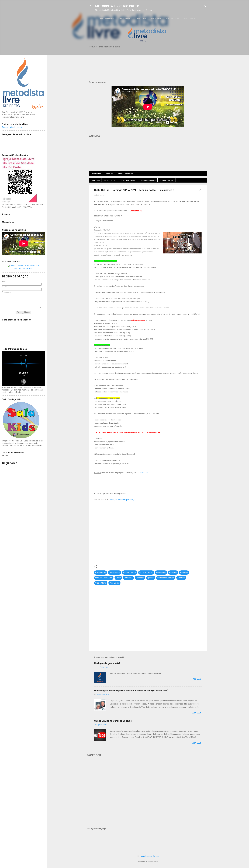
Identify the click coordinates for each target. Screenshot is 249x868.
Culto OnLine (114, 572)
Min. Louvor (190, 18)
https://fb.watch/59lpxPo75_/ (122, 500)
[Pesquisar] (205, 7)
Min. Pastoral (107, 18)
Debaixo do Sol (129, 572)
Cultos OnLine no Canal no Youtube (113, 720)
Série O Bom (109, 180)
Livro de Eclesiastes (103, 578)
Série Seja (95, 180)
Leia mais (197, 679)
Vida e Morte (100, 583)
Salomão (181, 578)
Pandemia (128, 578)
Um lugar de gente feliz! (107, 663)
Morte (118, 578)
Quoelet (150, 578)
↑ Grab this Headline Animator (23, 268)
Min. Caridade (172, 18)
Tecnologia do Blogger (149, 856)
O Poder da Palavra (147, 180)
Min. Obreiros (126, 18)
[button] (200, 191)
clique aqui (144, 473)
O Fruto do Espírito (127, 180)
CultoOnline (96, 174)
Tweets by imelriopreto (12, 127)
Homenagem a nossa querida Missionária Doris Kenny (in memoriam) (131, 690)
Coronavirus (100, 572)
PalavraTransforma (125, 174)
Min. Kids (141, 18)
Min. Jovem (155, 18)
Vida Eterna (114, 583)
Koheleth (184, 572)
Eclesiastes (161, 572)
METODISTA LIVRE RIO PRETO (117, 6)
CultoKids (109, 174)
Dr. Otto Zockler (146, 572)
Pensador (140, 578)
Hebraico (173, 572)
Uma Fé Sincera (166, 180)
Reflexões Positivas (165, 578)
